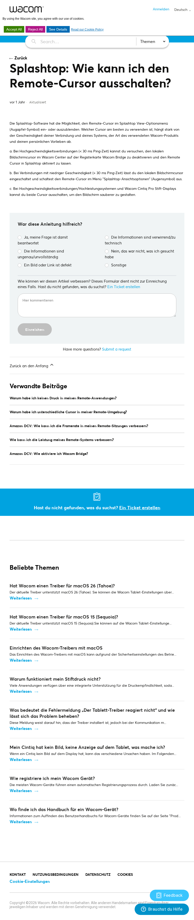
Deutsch (181, 9)
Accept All (14, 29)
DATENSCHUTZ (98, 874)
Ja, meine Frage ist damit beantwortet (43, 240)
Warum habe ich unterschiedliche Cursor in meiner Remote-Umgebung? (68, 411)
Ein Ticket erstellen (123, 286)
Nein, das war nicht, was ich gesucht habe (139, 253)
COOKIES (125, 874)
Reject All (35, 29)
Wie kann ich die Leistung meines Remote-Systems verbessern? (62, 439)
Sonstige (118, 264)
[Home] (27, 9)
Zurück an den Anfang (29, 365)
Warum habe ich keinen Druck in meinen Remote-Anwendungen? (63, 398)
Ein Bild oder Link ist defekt (47, 264)
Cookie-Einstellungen (30, 881)
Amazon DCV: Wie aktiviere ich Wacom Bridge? (49, 453)
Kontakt (18, 874)
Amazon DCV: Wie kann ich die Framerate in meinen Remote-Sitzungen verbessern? (79, 425)
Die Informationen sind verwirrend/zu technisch (140, 240)
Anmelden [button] (161, 9)
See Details (58, 29)
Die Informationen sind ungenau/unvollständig (41, 253)
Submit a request (116, 349)
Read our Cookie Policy (87, 29)
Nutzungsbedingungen (56, 874)
